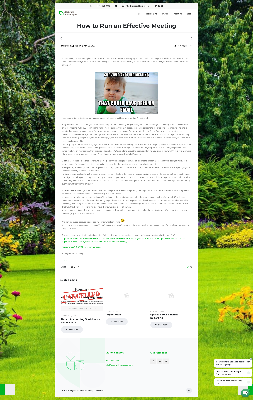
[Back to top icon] (189, 390)
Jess (65, 260)
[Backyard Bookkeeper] (68, 15)
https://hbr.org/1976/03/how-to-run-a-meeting (81, 247)
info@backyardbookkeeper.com (135, 6)
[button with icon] (153, 361)
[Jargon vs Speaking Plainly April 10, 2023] (7, 389)
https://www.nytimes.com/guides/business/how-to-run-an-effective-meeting (94, 241)
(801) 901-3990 (103, 6)
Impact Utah (113, 314)
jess (76, 46)
